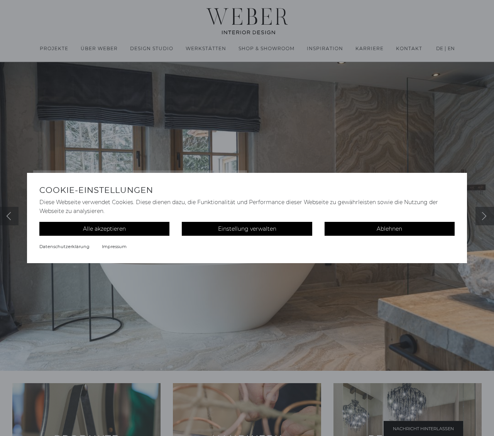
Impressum (114, 246)
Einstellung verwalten (247, 228)
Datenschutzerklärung (64, 246)
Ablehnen (389, 228)
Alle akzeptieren (104, 228)
